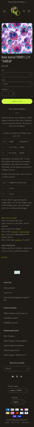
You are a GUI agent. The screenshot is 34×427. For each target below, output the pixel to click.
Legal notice (25, 422)
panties (18, 240)
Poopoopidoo (16, 420)
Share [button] (5, 257)
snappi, (15, 231)
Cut (3, 70)
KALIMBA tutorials (11, 318)
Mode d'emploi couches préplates (15, 341)
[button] (4, 11)
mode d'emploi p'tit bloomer (14, 345)
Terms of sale (15, 422)
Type (3, 80)
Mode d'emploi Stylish (12, 350)
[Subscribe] (27, 368)
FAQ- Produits (9, 336)
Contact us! (8, 292)
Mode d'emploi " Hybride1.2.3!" (15, 355)
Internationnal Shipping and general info (16, 299)
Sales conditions (9, 288)
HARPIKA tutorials (11, 323)
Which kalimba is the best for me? (16, 313)
